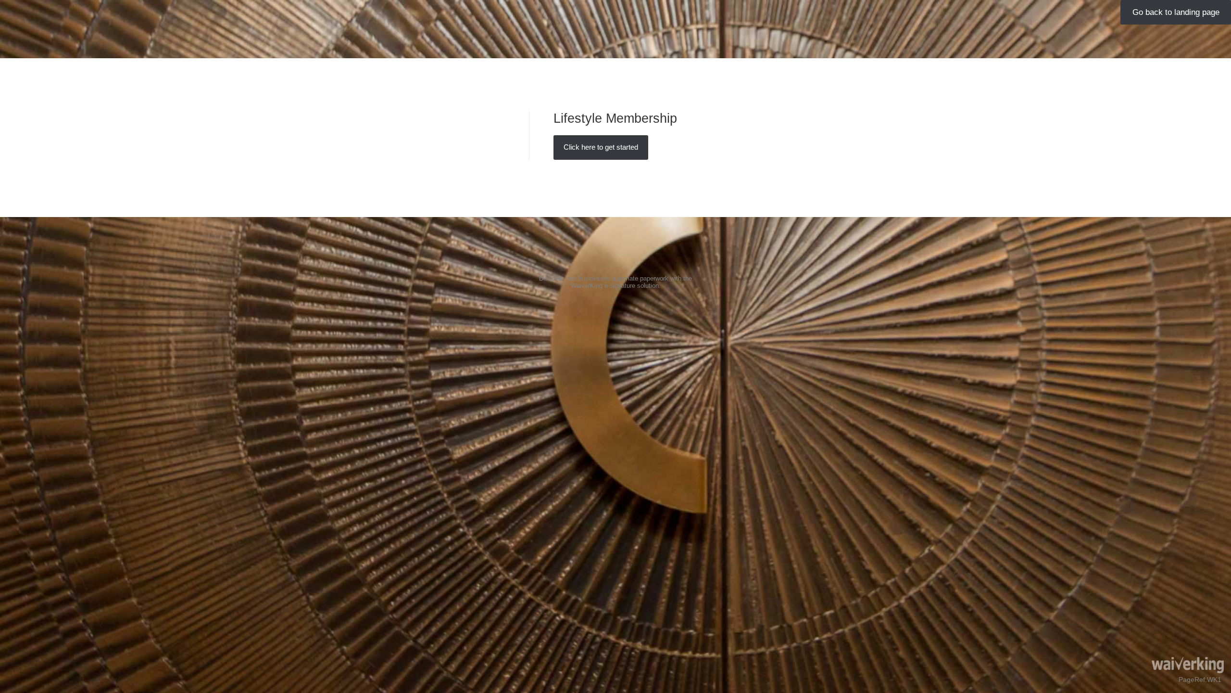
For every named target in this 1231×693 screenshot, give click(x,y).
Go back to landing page (1175, 12)
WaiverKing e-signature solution (615, 285)
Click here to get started (601, 147)
